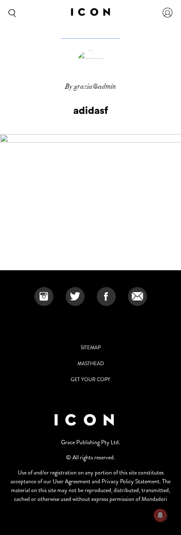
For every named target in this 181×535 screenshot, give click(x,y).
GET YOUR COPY (90, 379)
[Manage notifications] (160, 515)
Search (10, 12)
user (167, 13)
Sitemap (91, 347)
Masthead (90, 363)
